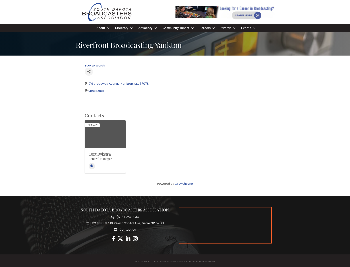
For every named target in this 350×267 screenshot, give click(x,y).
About (100, 28)
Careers (205, 28)
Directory (121, 28)
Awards (226, 28)
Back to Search (95, 65)
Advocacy (145, 28)
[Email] (92, 166)
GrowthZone (184, 184)
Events (246, 28)
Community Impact (176, 28)
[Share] (89, 72)
